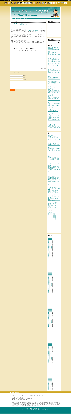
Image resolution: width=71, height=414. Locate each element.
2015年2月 (50, 293)
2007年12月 (50, 382)
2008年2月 (50, 380)
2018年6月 (50, 252)
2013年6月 (50, 314)
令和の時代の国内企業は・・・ (52, 125)
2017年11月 (50, 259)
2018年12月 (50, 246)
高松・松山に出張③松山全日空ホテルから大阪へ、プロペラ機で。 (54, 194)
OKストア (49, 173)
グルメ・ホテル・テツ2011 (52, 214)
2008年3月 (50, 379)
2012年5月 (50, 327)
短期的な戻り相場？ (51, 89)
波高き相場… (50, 118)
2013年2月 (50, 318)
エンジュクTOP (3, 0)
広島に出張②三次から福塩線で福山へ (53, 177)
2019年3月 (50, 243)
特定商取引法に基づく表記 (37, 408)
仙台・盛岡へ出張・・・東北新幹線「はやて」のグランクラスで (54, 162)
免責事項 (31, 408)
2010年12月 (50, 345)
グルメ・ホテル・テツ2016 (52, 219)
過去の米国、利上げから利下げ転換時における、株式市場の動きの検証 (54, 81)
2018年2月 (50, 256)
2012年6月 (50, 326)
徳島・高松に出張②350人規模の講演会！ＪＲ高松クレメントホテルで (54, 187)
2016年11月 (50, 272)
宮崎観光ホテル (50, 206)
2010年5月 (50, 352)
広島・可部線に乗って (51, 174)
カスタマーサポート (29, 0)
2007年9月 (50, 385)
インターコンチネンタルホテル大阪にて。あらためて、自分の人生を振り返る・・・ (53, 159)
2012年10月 (50, 322)
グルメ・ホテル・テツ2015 (52, 218)
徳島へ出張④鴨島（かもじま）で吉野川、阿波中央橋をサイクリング (53, 184)
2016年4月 (50, 279)
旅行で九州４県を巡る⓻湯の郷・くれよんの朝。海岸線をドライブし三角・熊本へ (54, 120)
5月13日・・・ (50, 114)
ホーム (12, 18)
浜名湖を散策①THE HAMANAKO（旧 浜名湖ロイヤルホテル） (54, 78)
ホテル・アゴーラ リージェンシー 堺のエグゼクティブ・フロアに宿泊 (54, 143)
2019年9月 (50, 237)
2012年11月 (50, 321)
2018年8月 (50, 250)
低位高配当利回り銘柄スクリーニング (53, 178)
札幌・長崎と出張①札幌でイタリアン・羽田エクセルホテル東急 (54, 176)
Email (24, 77)
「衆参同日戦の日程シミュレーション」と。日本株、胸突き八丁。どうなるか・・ (54, 111)
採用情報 (44, 408)
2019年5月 (50, 241)
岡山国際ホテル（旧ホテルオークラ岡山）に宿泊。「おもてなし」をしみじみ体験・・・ (54, 145)
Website (24, 79)
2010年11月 (50, 346)
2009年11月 (50, 358)
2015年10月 (50, 285)
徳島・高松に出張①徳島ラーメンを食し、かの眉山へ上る (53, 181)
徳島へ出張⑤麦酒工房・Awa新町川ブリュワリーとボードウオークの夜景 (54, 200)
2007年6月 (50, 388)
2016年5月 (50, 278)
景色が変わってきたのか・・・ (52, 86)
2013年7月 (50, 313)
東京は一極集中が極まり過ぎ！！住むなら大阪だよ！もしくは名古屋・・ (54, 53)
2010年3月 (50, 354)
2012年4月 (50, 328)
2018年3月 (50, 255)
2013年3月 (50, 317)
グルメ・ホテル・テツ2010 (52, 213)
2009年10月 (50, 359)
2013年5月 (50, 315)
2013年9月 (50, 311)
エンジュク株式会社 (68, 0)
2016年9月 (50, 274)
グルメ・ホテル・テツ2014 (52, 217)
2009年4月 (50, 365)
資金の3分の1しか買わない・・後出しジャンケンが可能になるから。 (54, 92)
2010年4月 (50, 353)
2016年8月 (50, 275)
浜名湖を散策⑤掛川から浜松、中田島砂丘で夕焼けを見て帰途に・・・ (54, 54)
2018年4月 (50, 254)
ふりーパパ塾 (7, 0)
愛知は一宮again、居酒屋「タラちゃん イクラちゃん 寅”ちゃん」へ (54, 94)
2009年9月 (50, 360)
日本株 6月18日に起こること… (52, 136)
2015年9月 (50, 286)
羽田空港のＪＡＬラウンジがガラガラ (53, 157)
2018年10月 (50, 248)
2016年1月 (50, 282)
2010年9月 (50, 348)
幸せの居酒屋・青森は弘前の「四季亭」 (54, 166)
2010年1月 (50, 356)
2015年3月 (50, 292)
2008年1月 (50, 381)
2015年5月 (50, 290)
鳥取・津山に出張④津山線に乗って (53, 190)
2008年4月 (50, 378)
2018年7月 (50, 251)
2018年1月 (50, 257)
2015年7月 (50, 288)
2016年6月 (50, 277)
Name (24, 75)
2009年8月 (50, 361)
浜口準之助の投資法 (18, 18)
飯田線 (49, 156)
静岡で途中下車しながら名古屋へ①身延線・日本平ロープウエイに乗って (54, 67)
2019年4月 (50, 242)
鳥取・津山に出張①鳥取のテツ (52, 207)
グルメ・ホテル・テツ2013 (52, 216)
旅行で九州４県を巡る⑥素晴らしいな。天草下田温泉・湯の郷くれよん (54, 124)
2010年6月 (50, 351)
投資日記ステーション (23, 0)
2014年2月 (50, 306)
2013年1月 (50, 319)
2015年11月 (50, 284)
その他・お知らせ (50, 212)
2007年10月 (50, 384)
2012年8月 (50, 324)
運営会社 (27, 408)
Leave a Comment (43, 68)
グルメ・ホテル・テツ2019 (52, 222)
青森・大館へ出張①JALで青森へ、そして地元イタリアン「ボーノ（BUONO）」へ (54, 91)
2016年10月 (50, 273)
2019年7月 (50, 239)
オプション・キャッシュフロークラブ (14, 0)
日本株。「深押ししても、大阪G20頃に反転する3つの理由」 (54, 105)
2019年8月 (50, 238)
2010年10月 (50, 347)
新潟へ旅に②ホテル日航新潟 (52, 191)
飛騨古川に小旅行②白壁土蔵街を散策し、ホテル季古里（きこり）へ (53, 49)
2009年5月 (50, 364)
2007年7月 (50, 387)
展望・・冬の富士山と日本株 (52, 205)
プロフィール (25, 18)
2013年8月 (50, 312)
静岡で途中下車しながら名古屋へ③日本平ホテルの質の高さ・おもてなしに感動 (54, 63)
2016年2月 (50, 281)
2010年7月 (50, 350)
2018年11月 (50, 247)
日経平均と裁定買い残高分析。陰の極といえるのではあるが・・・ (54, 79)
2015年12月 (50, 283)
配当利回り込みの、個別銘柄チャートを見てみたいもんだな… (54, 69)
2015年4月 (50, 291)
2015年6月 (50, 289)
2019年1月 (50, 245)
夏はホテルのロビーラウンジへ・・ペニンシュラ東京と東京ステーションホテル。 (54, 65)
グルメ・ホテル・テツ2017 (52, 220)
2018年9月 (50, 249)
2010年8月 (50, 349)
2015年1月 (50, 294)
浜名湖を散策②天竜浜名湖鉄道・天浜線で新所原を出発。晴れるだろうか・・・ (54, 61)
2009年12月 (50, 357)
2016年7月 (50, 276)
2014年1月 (50, 307)
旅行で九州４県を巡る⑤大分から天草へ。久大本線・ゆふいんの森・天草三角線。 (54, 127)
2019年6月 (50, 240)
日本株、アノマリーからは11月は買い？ (54, 185)
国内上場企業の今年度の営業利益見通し (54, 117)
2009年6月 (50, 363)
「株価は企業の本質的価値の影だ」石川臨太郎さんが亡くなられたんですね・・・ (54, 83)
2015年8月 (50, 287)
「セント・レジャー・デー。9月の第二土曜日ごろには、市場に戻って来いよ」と (54, 58)
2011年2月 (50, 343)
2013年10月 (50, 310)
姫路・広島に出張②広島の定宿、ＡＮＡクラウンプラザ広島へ (54, 153)
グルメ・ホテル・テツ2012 (52, 215)
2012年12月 (50, 320)
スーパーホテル (50, 172)
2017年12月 (50, 258)
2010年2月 (50, 355)
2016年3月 (50, 280)
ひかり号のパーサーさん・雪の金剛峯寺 (54, 163)
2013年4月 (50, 316)
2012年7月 (50, 325)
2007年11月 (50, 383)
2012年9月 (50, 323)
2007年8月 (50, 386)
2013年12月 (50, 308)
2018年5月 (50, 253)
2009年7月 (50, 362)
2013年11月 (50, 309)
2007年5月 (50, 389)
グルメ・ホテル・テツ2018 (52, 221)
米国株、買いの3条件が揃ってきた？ (53, 97)
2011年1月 (50, 344)
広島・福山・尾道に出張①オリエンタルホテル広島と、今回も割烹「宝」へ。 (54, 202)
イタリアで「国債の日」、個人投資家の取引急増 (32, 30)
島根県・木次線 (50, 195)
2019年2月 (50, 244)
